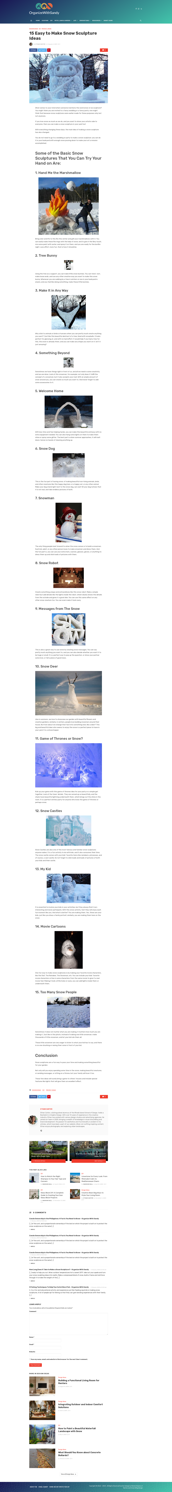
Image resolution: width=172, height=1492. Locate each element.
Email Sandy (43, 1487)
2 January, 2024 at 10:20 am (38, 1221)
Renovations (84, 20)
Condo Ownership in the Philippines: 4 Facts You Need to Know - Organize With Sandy (64, 1219)
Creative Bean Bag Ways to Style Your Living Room (93, 1194)
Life (74, 20)
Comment (32, 1311)
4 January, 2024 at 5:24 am (99, 1287)
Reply (33, 1229)
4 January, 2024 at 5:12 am (98, 1269)
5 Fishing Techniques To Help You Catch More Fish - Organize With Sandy (59, 1287)
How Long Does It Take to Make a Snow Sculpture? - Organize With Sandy (59, 1269)
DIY (51, 20)
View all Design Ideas (67, 1474)
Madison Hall (47, 1184)
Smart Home (108, 20)
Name (31, 1337)
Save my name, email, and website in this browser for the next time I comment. (59, 1359)
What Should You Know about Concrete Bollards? (79, 1453)
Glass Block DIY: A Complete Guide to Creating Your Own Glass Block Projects (52, 1195)
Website (32, 1352)
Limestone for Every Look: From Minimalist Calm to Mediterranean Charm (94, 1178)
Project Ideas (46, 28)
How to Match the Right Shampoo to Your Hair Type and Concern (53, 1178)
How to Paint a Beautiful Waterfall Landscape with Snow (77, 1430)
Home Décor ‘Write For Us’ (59, 1487)
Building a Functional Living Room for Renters (78, 1381)
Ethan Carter (40, 44)
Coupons (45, 20)
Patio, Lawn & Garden (62, 20)
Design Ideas (33, 28)
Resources (96, 20)
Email (31, 1344)
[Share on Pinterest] (49, 50)
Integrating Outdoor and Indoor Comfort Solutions (80, 1405)
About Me (33, 1487)
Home (38, 20)
